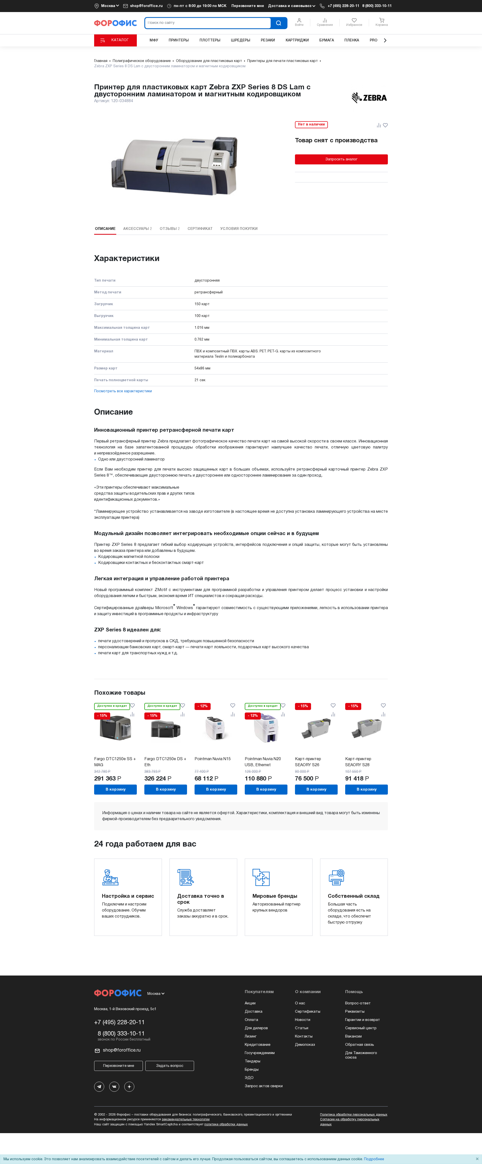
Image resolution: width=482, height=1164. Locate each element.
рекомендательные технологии (186, 1119)
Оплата (251, 1020)
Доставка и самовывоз (290, 6)
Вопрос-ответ (358, 1003)
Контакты (304, 1036)
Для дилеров (256, 1028)
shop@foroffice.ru (146, 6)
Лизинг (251, 1036)
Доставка (253, 1011)
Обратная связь (359, 1045)
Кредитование (257, 1045)
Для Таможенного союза (361, 1055)
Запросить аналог (341, 159)
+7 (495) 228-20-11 (343, 6)
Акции (250, 1003)
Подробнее (374, 1159)
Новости (302, 1020)
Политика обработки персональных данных (353, 1114)
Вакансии (353, 1036)
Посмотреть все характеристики (123, 391)
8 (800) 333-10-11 (377, 6)
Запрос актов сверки (264, 1086)
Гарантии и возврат (362, 1020)
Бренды (252, 1069)
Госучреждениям (260, 1053)
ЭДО (249, 1078)
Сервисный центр (361, 1028)
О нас (300, 1003)
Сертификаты (307, 1011)
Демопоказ (305, 1045)
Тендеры (252, 1061)
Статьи (301, 1028)
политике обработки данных (226, 1124)
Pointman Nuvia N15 (213, 759)
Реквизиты (355, 1011)
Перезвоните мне (247, 6)
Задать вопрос (169, 1066)
